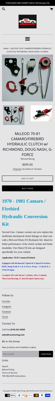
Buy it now (27, 188)
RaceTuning (21, 391)
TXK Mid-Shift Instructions (14, 376)
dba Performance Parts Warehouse (39, 391)
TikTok (5, 316)
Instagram (6, 306)
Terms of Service (9, 372)
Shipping (17, 169)
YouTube (6, 301)
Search (5, 366)
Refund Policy (8, 369)
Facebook (6, 311)
